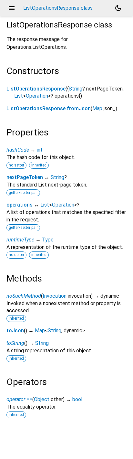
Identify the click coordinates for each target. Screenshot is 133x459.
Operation (37, 96)
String (75, 89)
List (18, 96)
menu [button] (11, 8)
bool (77, 399)
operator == (19, 399)
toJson (15, 330)
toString (15, 343)
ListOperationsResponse (36, 89)
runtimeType (20, 240)
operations (19, 205)
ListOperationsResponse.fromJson (48, 108)
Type (48, 240)
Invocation (54, 296)
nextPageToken (24, 177)
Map (97, 108)
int (40, 150)
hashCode (17, 150)
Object (41, 399)
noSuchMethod (23, 296)
